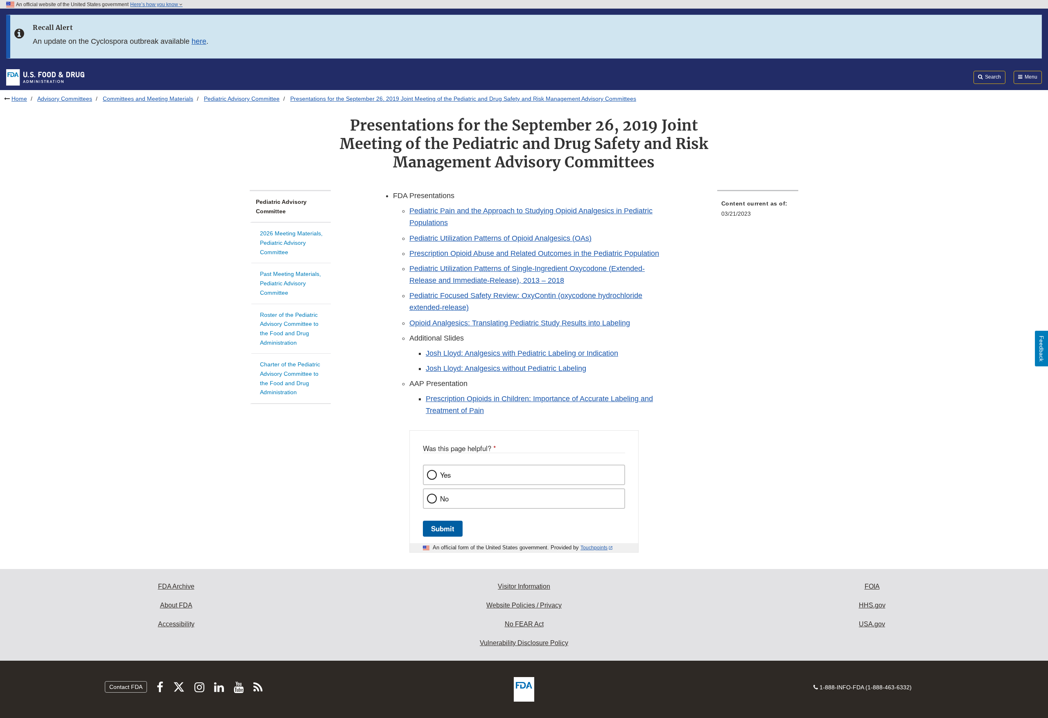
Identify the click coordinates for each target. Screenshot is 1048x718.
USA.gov (872, 624)
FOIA (872, 586)
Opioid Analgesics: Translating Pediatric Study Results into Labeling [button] (519, 323)
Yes (445, 475)
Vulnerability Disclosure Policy (524, 642)
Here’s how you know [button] (154, 4)
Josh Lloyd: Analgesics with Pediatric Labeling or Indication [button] (522, 353)
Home (19, 98)
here (199, 41)
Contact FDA (125, 687)
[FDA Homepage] (45, 77)
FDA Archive (176, 586)
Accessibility (176, 624)
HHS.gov (872, 605)
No (444, 499)
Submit (442, 528)
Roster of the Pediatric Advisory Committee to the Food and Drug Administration (289, 329)
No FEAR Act (524, 624)
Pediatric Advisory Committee (242, 98)
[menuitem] (757, 211)
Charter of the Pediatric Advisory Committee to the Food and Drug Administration (290, 378)
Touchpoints (594, 548)
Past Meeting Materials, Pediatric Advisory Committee (290, 283)
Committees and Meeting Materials (148, 98)
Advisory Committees (64, 98)
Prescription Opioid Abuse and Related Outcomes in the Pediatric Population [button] (534, 253)
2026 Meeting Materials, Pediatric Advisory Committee (291, 242)
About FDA (176, 605)
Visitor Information (524, 586)
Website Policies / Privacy (524, 605)
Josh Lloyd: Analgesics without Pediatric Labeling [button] (506, 368)
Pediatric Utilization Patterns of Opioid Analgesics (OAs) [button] (500, 238)
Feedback (1041, 348)
